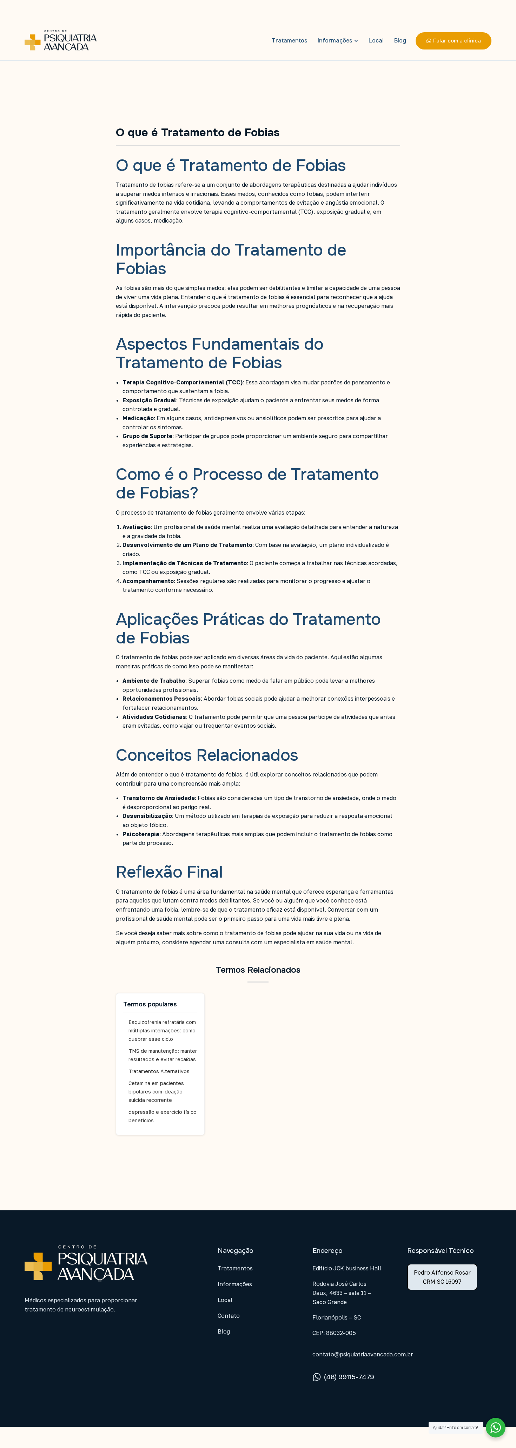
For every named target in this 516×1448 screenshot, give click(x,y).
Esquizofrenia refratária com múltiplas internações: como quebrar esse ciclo (162, 1030)
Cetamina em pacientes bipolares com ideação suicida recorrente (156, 1091)
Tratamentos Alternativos (159, 1071)
